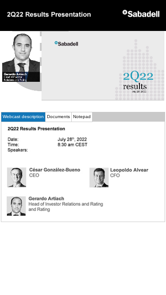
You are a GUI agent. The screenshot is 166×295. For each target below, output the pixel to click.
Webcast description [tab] (23, 116)
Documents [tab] (58, 116)
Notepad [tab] (82, 116)
